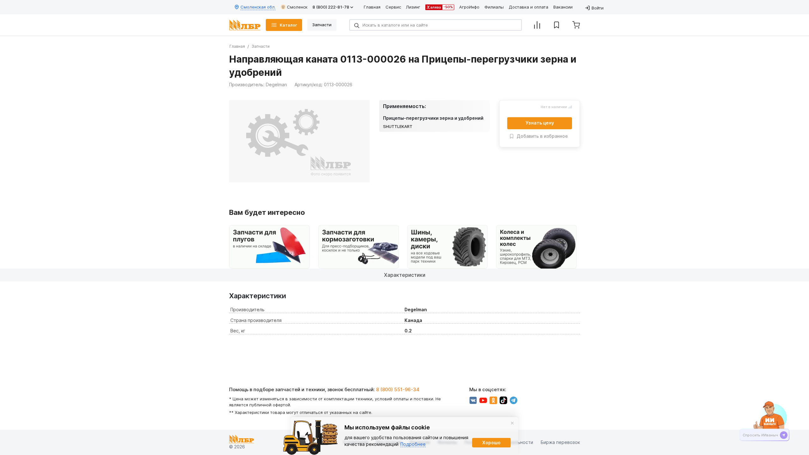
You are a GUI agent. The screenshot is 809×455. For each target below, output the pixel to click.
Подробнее (413, 444)
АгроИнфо (469, 6)
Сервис (393, 6)
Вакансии (563, 6)
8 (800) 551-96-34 (397, 389)
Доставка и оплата (528, 6)
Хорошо (491, 442)
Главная (372, 6)
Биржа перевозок (560, 442)
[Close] (512, 423)
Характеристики (404, 275)
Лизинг (413, 6)
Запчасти (261, 46)
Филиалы (494, 6)
